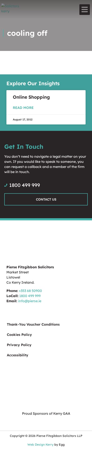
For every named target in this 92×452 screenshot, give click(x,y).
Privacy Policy (19, 345)
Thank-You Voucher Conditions (33, 324)
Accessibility (17, 355)
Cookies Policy (19, 334)
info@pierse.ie (29, 301)
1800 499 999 (30, 296)
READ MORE (23, 107)
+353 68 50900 (30, 291)
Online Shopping (31, 97)
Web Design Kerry (40, 444)
